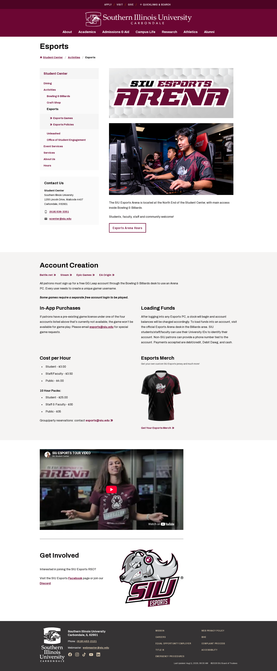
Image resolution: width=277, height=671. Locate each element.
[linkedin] (98, 654)
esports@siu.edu (101, 327)
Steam (64, 275)
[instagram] (77, 654)
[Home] (52, 644)
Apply (108, 4)
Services (49, 152)
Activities (74, 57)
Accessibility (209, 649)
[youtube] (91, 654)
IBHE (203, 637)
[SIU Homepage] (138, 19)
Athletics (191, 32)
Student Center (53, 57)
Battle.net (46, 275)
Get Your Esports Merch (156, 428)
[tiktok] (84, 654)
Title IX (159, 649)
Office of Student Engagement (66, 140)
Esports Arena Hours (127, 228)
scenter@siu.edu (60, 218)
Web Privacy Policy (212, 630)
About (67, 32)
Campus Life (145, 32)
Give (131, 4)
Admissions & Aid (115, 32)
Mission (159, 630)
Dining (48, 83)
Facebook (75, 578)
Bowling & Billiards (58, 96)
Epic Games (84, 275)
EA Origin (105, 275)
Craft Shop (54, 102)
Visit (120, 4)
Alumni (209, 32)
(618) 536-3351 (59, 211)
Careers (160, 637)
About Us (49, 159)
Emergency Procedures (169, 656)
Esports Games (63, 118)
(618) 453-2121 (87, 641)
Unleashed (53, 133)
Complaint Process (213, 643)
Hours (47, 165)
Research (169, 32)
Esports (90, 57)
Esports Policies (63, 124)
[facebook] (70, 654)
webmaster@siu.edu (96, 647)
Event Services (53, 146)
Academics (87, 32)
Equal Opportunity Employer (173, 643)
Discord (45, 583)
